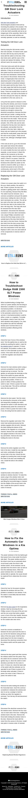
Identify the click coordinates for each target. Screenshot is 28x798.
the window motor (6, 346)
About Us (4, 786)
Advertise (10, 786)
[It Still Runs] (14, 2)
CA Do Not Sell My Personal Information (14, 789)
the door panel (11, 607)
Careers (23, 786)
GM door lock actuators (8, 22)
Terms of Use (9, 788)
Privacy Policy (18, 788)
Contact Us (17, 786)
